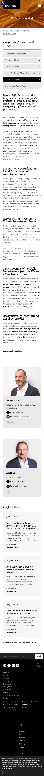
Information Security (10, 689)
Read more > (11, 544)
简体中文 (22, 744)
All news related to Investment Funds (19, 642)
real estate (34, 120)
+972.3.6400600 (8, 707)
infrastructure (13, 123)
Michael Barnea (13, 400)
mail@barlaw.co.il (9, 710)
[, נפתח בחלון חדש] (12, 422)
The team (6, 678)
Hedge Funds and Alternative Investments (22, 73)
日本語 (22, 747)
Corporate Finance (12, 67)
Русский (22, 737)
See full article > (12, 547)
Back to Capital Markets (12, 351)
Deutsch (22, 734)
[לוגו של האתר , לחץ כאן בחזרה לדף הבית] (11, 4)
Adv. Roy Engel (25, 329)
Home (5, 31)
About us (6, 673)
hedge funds (8, 126)
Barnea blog (7, 684)
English (22, 725)
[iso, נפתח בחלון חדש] (38, 668)
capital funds (24, 120)
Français (22, 731)
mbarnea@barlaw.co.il (19, 417)
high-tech (32, 282)
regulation (7, 287)
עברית (22, 728)
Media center (7, 681)
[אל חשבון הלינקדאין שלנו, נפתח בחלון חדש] (8, 422)
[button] (3, 3)
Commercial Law (12, 60)
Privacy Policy (7, 687)
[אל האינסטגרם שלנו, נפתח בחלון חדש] (13, 665)
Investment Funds (12, 80)
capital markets (15, 284)
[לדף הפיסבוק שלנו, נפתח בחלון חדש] (9, 665)
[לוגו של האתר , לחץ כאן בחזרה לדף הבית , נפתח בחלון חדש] (17, 665)
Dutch (22, 750)
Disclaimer (6, 692)
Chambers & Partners (19, 332)
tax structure (31, 190)
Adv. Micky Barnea (24, 337)
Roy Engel (10, 473)
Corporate (25, 31)
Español (22, 741)
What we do (14, 31)
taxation (25, 284)
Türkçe (22, 754)
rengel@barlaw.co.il (18, 486)
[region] (22, 32)
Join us (5, 698)
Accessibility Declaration (11, 695)
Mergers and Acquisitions (15, 54)
